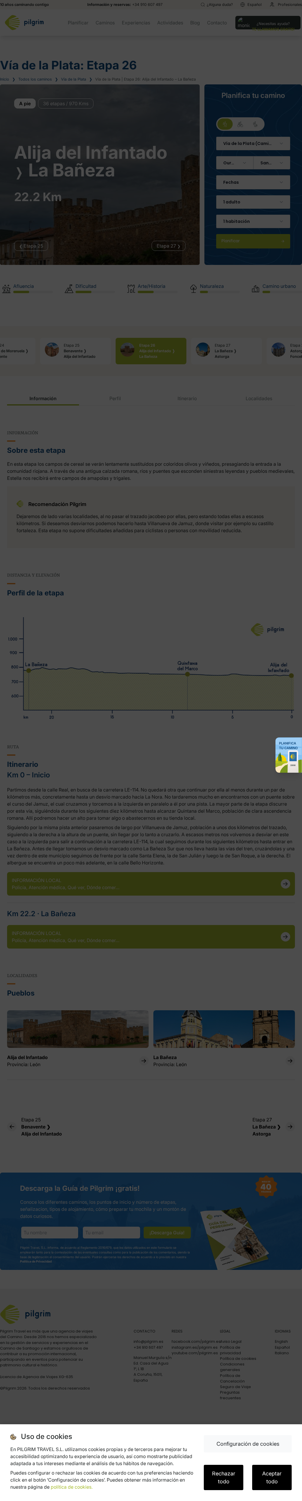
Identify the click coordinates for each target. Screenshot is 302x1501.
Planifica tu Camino (288, 745)
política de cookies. (72, 1487)
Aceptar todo (272, 1477)
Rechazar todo (223, 1477)
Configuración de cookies (247, 1444)
